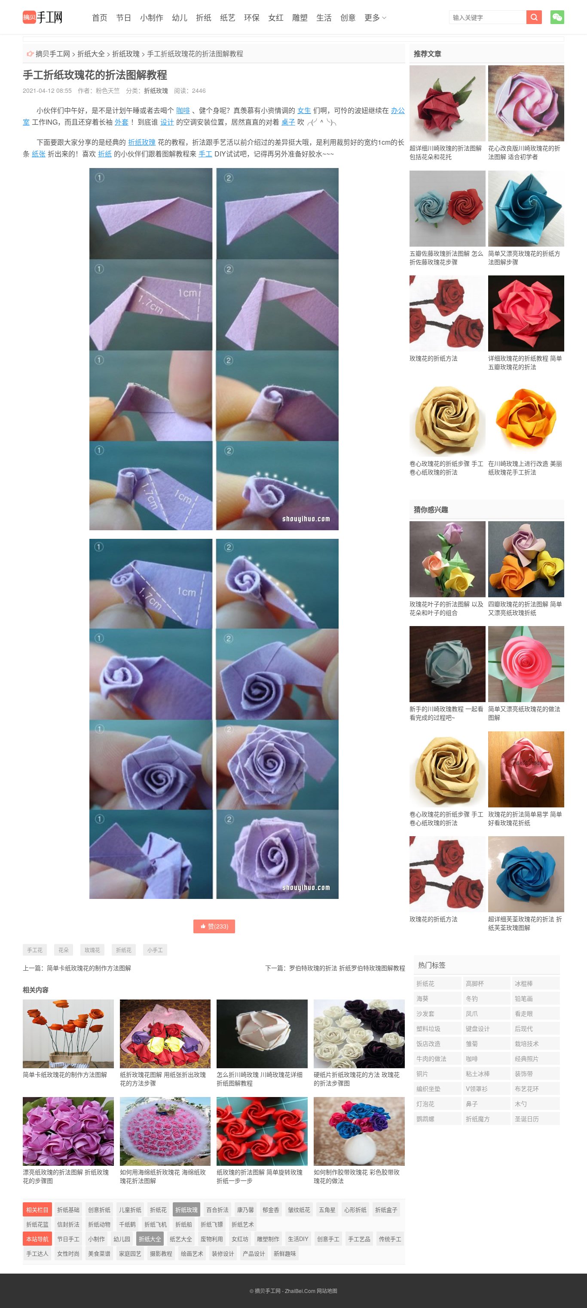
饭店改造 (428, 1043)
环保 (252, 17)
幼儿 (179, 17)
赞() (218, 926)
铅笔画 (524, 998)
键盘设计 (478, 1028)
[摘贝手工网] (42, 17)
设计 (167, 122)
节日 (123, 17)
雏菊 (472, 1043)
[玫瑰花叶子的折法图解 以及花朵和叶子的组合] (448, 559)
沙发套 (425, 1013)
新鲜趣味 (285, 1253)
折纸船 (183, 1224)
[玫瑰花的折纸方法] (448, 313)
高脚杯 (475, 983)
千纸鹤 (127, 1224)
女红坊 (240, 1239)
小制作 (151, 17)
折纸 (203, 17)
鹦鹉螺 (425, 1118)
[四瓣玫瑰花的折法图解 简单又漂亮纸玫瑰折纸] (526, 559)
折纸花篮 (37, 1224)
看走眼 (524, 1013)
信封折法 (68, 1224)
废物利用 (212, 1239)
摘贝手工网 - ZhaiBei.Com (285, 1290)
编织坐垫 (428, 1088)
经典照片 (527, 1058)
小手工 (155, 949)
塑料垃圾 (428, 1028)
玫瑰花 (92, 949)
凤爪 (472, 1013)
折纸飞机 (155, 1224)
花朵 (63, 949)
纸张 (39, 154)
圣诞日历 (527, 1118)
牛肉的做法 (431, 1058)
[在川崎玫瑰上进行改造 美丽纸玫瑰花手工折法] (526, 418)
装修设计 (223, 1253)
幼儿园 (121, 1239)
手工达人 (37, 1253)
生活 (324, 17)
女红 (276, 17)
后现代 (524, 1028)
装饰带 (524, 1073)
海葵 (422, 998)
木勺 (521, 1103)
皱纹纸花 (299, 1209)
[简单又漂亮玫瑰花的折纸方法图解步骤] (526, 208)
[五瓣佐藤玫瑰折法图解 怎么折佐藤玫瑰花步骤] (448, 208)
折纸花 (123, 949)
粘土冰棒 (478, 1073)
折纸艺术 (243, 1224)
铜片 (422, 1073)
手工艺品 (359, 1239)
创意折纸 (99, 1209)
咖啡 (183, 110)
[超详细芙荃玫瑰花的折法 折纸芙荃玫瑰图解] (526, 874)
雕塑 (300, 17)
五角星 (327, 1209)
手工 (205, 154)
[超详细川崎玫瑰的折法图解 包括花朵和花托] (448, 103)
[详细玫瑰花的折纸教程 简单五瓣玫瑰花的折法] (526, 313)
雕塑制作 (268, 1239)
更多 (372, 17)
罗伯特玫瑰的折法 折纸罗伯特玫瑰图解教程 (347, 967)
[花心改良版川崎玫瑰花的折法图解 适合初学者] (526, 103)
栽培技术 (527, 1043)
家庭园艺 (130, 1253)
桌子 (288, 122)
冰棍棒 (524, 983)
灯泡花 (425, 1103)
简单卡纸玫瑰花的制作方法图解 (89, 967)
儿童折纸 (130, 1209)
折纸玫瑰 (126, 53)
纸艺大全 (181, 1239)
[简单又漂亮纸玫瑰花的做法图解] (526, 664)
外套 (121, 122)
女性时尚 (68, 1253)
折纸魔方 (478, 1118)
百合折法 (217, 1209)
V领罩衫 (477, 1088)
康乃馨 (245, 1209)
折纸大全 (91, 53)
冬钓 (472, 998)
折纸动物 (99, 1224)
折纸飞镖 (212, 1224)
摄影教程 (161, 1253)
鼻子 (472, 1103)
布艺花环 (527, 1088)
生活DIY (298, 1239)
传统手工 (390, 1239)
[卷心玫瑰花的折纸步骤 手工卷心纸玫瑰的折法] (448, 418)
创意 (348, 17)
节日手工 (68, 1239)
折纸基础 (68, 1209)
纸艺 (227, 17)
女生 (304, 110)
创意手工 (328, 1239)
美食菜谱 (99, 1253)
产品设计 (254, 1253)
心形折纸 (355, 1209)
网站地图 (327, 1290)
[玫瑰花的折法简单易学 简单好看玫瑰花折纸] (526, 769)
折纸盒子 (386, 1209)
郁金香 (271, 1209)
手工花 (35, 949)
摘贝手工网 (53, 53)
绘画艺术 (192, 1253)
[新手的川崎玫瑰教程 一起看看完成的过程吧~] (448, 664)
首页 (99, 17)
